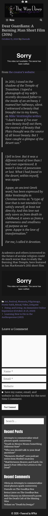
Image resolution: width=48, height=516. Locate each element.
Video (25, 304)
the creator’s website (21, 72)
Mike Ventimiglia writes (25, 116)
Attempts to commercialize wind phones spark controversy (21, 439)
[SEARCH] (41, 20)
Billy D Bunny (11, 495)
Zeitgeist (34, 304)
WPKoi (34, 513)
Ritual (18, 304)
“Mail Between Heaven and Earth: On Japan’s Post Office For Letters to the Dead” (23, 465)
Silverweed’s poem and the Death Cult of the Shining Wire (22, 498)
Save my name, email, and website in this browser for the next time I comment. (24, 395)
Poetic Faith (8, 304)
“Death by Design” (24, 504)
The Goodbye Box (25, 489)
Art (6, 301)
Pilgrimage (34, 301)
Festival (13, 301)
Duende (8, 489)
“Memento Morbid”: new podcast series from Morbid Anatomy (21, 457)
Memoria (22, 301)
